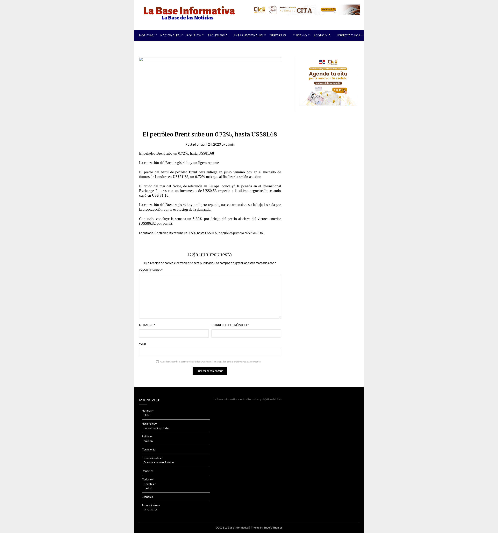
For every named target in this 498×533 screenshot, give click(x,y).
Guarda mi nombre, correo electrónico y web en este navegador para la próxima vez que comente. (210, 361)
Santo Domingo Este (156, 428)
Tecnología (217, 35)
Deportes (278, 35)
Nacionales (170, 35)
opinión (148, 440)
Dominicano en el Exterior (159, 462)
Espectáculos (348, 35)
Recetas (149, 484)
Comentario (151, 270)
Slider (147, 415)
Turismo (300, 35)
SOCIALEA (150, 509)
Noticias (146, 35)
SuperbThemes (273, 527)
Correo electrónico (230, 325)
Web (142, 343)
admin (230, 144)
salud (149, 488)
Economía (322, 35)
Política (193, 35)
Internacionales (248, 35)
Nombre (147, 325)
